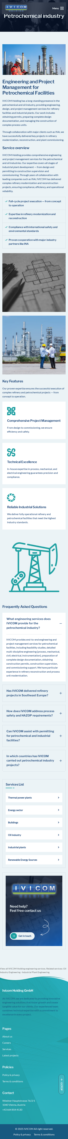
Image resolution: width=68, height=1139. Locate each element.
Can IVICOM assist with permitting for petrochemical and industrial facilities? (30, 736)
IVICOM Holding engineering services (26, 968)
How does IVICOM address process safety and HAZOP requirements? (30, 713)
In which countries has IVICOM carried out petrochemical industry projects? (30, 760)
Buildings (13, 822)
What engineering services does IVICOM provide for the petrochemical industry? (28, 623)
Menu (55, 8)
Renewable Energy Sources (22, 859)
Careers (6, 1042)
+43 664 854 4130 (12, 1109)
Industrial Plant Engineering (35, 972)
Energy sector (15, 810)
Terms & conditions (12, 1081)
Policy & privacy (11, 1074)
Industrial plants (17, 847)
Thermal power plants (20, 797)
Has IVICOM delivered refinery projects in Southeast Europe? (27, 693)
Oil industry (14, 834)
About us (7, 1036)
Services (6, 1049)
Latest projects (10, 1055)
